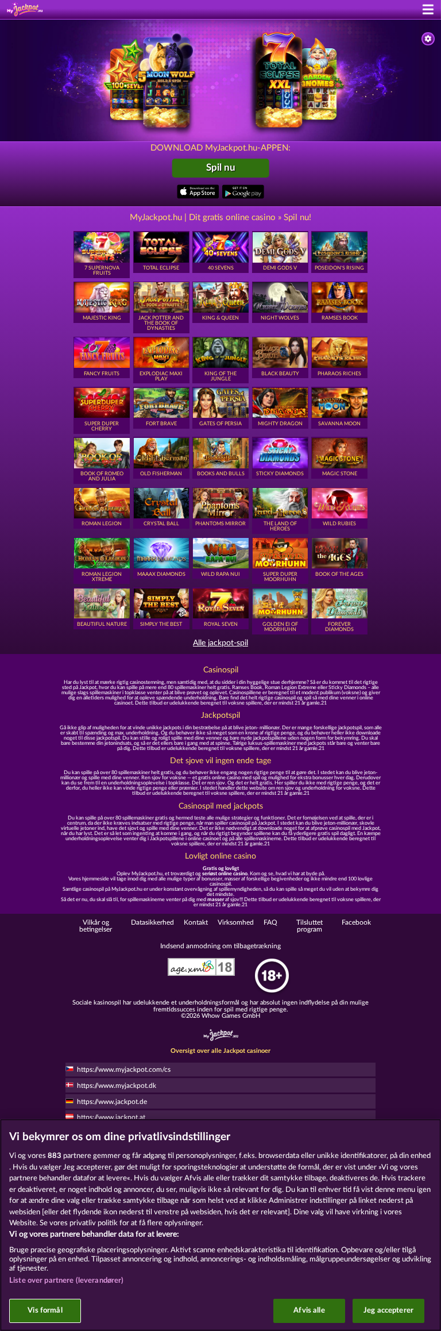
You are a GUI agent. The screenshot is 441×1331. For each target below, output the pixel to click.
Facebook (356, 922)
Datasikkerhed (152, 922)
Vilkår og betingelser (95, 926)
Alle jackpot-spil (220, 643)
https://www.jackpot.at (111, 1117)
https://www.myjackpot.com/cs (124, 1069)
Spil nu (220, 167)
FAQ (270, 922)
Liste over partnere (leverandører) (66, 1280)
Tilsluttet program (309, 926)
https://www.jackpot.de (112, 1101)
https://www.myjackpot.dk (116, 1085)
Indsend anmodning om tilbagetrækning (220, 946)
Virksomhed (236, 922)
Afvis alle (308, 1310)
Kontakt (196, 922)
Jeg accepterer (388, 1310)
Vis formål (45, 1310)
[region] (220, 1225)
